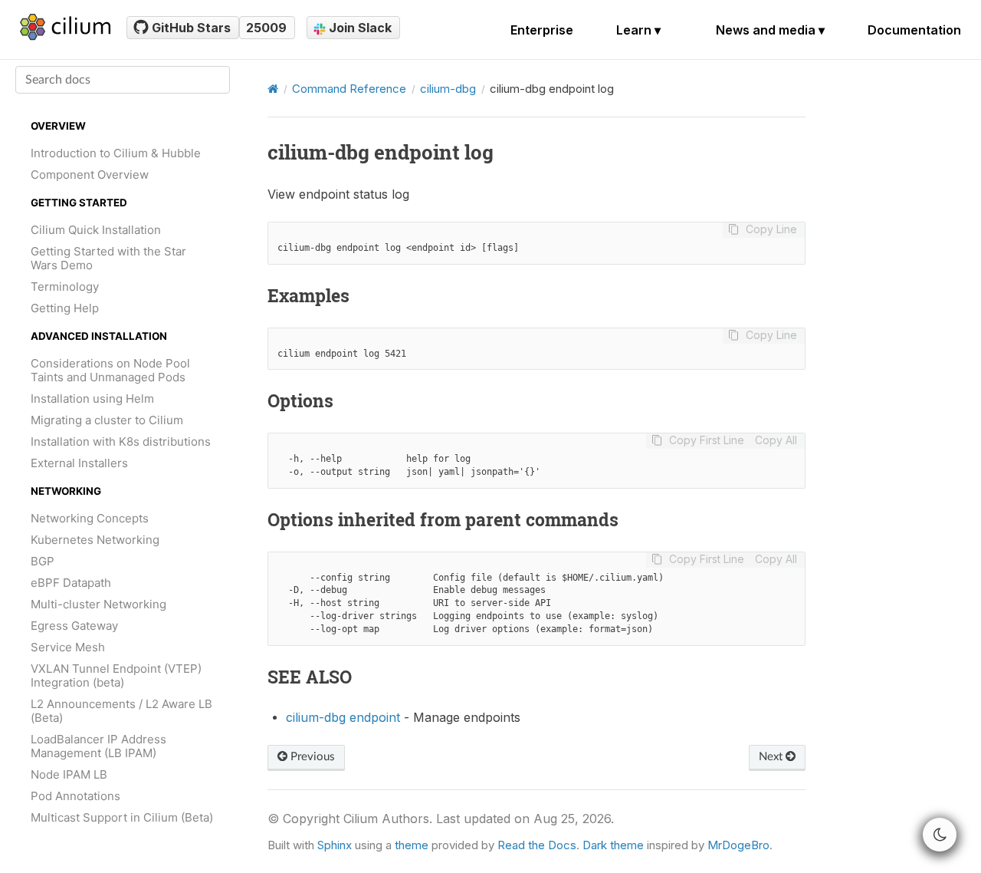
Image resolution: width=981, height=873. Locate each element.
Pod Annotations (75, 796)
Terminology (65, 286)
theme (411, 845)
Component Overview (90, 174)
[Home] (272, 88)
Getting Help (65, 308)
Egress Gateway (74, 625)
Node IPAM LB (69, 774)
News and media (770, 30)
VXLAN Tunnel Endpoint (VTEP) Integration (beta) (116, 675)
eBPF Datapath (71, 582)
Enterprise (541, 30)
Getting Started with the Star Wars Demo (108, 258)
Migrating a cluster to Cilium (107, 420)
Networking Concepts (90, 518)
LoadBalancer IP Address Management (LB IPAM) (98, 746)
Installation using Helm (92, 398)
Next (772, 757)
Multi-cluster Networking (98, 604)
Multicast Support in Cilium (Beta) (122, 817)
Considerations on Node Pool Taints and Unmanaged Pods (110, 370)
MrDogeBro (738, 845)
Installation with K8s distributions (121, 441)
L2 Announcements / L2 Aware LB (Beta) (121, 711)
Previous (311, 757)
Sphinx (334, 845)
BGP (42, 561)
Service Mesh (68, 647)
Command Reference (349, 88)
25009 (266, 27)
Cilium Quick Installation (96, 229)
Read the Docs (536, 845)
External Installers (79, 463)
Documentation (914, 30)
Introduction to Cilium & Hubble (116, 153)
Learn (638, 30)
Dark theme (613, 845)
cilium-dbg (448, 88)
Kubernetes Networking (95, 539)
